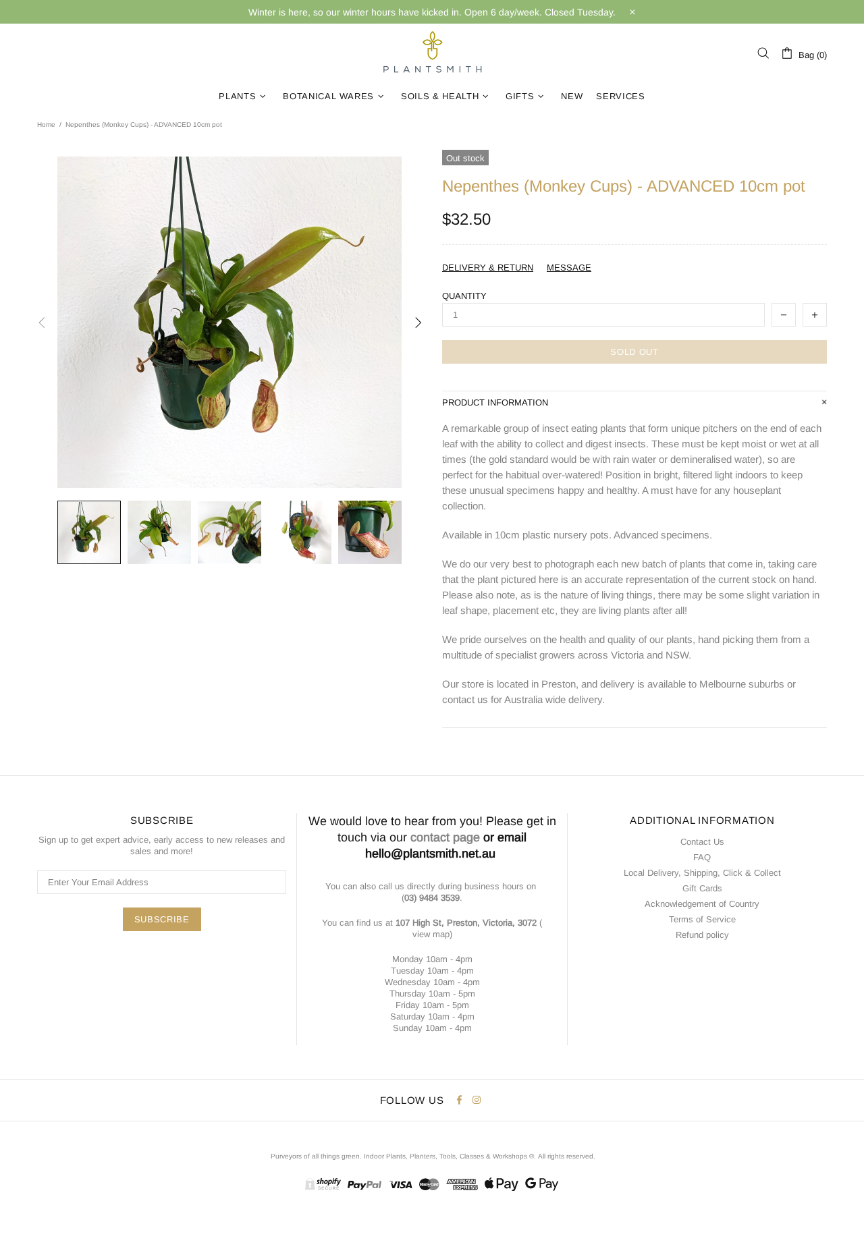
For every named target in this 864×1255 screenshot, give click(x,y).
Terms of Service (702, 919)
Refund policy (702, 935)
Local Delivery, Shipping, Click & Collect (702, 873)
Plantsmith (432, 53)
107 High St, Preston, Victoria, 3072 (466, 923)
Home (46, 124)
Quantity (464, 296)
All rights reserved (565, 1156)
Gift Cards (702, 888)
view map (431, 934)
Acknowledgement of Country (702, 904)
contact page (445, 837)
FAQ (702, 857)
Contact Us (702, 842)
